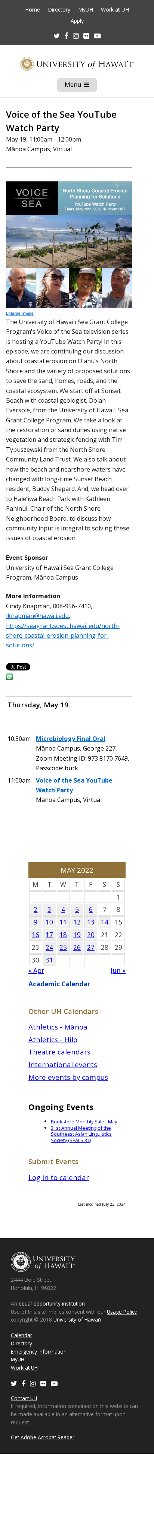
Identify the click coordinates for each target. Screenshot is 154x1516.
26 (77, 947)
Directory (59, 10)
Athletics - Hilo (52, 1039)
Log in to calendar (58, 1177)
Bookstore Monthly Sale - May (84, 1121)
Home (32, 10)
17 (49, 934)
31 (49, 960)
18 (63, 934)
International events (62, 1064)
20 (91, 934)
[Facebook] (23, 1383)
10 (49, 922)
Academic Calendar (59, 984)
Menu (81, 86)
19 (77, 934)
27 (91, 947)
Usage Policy (122, 1311)
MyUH (85, 10)
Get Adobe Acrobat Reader (42, 1437)
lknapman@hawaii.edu (37, 616)
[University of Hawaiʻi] (77, 63)
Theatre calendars (59, 1051)
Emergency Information (39, 1351)
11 (63, 922)
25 (63, 947)
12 (77, 922)
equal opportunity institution (52, 1303)
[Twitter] (14, 1383)
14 (104, 922)
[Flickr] (43, 1383)
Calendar (21, 1335)
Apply (77, 21)
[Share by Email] (9, 678)
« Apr (36, 970)
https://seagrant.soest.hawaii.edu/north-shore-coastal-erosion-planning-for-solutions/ (63, 636)
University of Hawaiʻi (77, 1319)
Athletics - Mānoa (57, 1026)
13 (91, 922)
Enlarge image (20, 313)
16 (35, 934)
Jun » (118, 970)
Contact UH (24, 1398)
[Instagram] (33, 1383)
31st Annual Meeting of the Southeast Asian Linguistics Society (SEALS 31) (81, 1134)
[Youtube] (97, 35)
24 (49, 947)
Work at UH (115, 10)
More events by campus (68, 1077)
